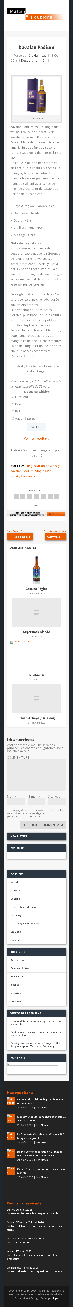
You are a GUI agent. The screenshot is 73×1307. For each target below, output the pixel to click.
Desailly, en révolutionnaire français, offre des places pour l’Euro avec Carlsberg (35, 1045)
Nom (12, 796)
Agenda (14, 882)
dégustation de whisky (43, 466)
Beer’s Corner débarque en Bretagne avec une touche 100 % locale (39, 1153)
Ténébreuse (36, 675)
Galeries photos (19, 968)
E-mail (34, 796)
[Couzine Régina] (36, 569)
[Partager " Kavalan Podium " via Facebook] (16, 496)
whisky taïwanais (22, 476)
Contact (15, 890)
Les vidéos (16, 940)
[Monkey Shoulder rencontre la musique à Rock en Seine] (11, 1118)
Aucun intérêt (25, 418)
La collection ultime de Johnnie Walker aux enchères (41, 1101)
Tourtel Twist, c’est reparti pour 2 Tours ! (36, 1271)
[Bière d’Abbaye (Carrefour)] (36, 698)
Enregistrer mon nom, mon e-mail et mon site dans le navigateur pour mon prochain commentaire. (36, 813)
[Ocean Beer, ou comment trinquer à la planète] (11, 1171)
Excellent (21, 397)
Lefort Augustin (20, 1242)
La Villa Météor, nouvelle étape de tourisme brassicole (36, 1023)
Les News (15, 1001)
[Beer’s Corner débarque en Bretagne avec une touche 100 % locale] (11, 1153)
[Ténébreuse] (36, 655)
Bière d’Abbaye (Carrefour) (36, 718)
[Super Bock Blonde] (36, 612)
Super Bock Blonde (36, 632)
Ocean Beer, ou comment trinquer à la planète (41, 1171)
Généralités (17, 976)
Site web (54, 796)
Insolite (14, 984)
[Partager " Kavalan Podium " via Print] (56, 496)
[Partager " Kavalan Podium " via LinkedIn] (43, 496)
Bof (17, 411)
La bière (15, 898)
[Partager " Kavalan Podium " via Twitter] (23, 496)
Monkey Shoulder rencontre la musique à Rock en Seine (41, 1118)
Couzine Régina (36, 589)
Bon (18, 404)
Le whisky (16, 915)
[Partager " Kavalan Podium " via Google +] (29, 496)
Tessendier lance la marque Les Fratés (34, 1213)
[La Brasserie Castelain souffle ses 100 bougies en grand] (11, 1136)
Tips (55, 1298)
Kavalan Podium (22, 471)
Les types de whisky (27, 923)
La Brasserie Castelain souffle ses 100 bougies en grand (40, 1136)
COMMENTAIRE (18, 757)
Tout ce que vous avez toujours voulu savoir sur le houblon (36, 1034)
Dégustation (30, 60)
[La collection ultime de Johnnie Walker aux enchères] (11, 1101)
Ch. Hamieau (38, 55)
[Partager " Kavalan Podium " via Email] (50, 496)
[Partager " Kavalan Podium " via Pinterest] (36, 496)
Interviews (16, 993)
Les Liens (15, 931)
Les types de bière (26, 907)
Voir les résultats (36, 438)
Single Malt (43, 471)
